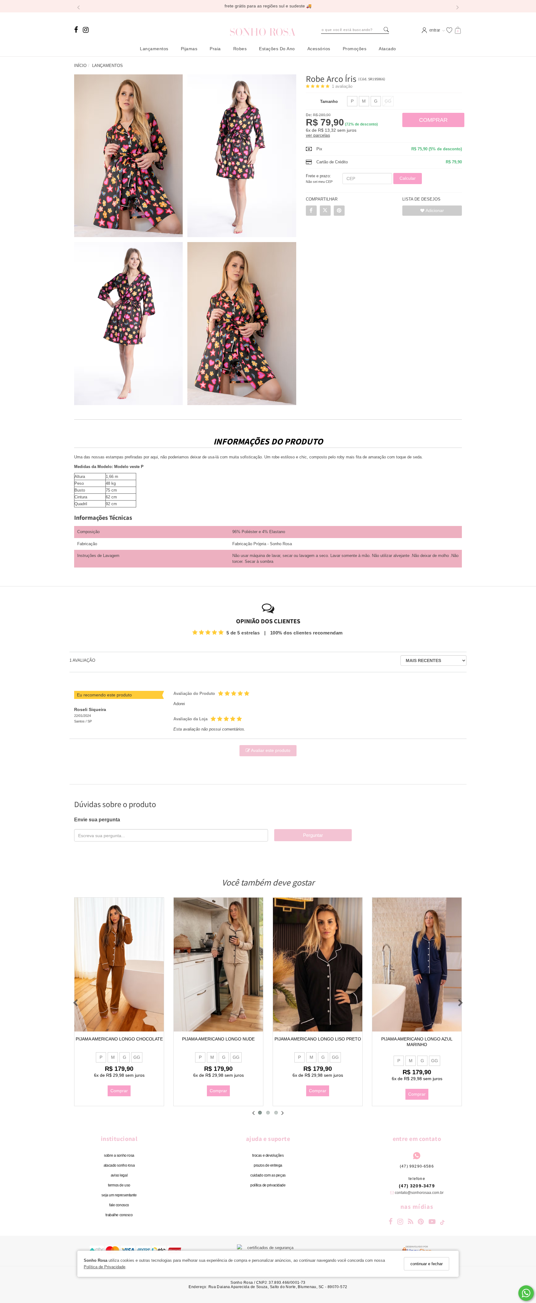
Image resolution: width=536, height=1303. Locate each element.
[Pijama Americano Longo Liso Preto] (317, 964)
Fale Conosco (119, 1205)
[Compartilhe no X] (325, 210)
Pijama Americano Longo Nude (218, 1038)
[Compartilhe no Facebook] (311, 210)
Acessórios (318, 48)
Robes (240, 48)
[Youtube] (432, 1222)
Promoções (355, 48)
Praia (215, 48)
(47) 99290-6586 (417, 1166)
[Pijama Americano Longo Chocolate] (119, 964)
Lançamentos (154, 48)
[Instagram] (86, 33)
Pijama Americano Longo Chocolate (119, 1038)
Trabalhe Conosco (118, 1215)
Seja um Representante (118, 1195)
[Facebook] (77, 33)
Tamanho (329, 101)
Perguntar (313, 835)
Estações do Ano (277, 48)
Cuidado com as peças (268, 1175)
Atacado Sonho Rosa (119, 1165)
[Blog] (410, 1222)
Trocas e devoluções (268, 1155)
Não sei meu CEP (319, 181)
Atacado (387, 48)
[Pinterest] (421, 1222)
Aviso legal (119, 1175)
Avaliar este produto (270, 750)
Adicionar (434, 210)
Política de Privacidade (104, 1267)
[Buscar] (386, 30)
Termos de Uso (119, 1185)
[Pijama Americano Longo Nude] (218, 964)
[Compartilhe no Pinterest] (339, 210)
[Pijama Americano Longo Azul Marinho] (417, 964)
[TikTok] (442, 1223)
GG (388, 101)
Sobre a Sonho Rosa (119, 1155)
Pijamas (189, 48)
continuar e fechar (426, 1263)
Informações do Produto (268, 441)
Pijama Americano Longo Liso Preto (318, 1038)
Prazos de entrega (268, 1165)
